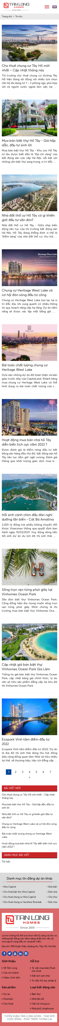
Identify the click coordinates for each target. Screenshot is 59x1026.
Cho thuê (8, 1004)
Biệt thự (36, 994)
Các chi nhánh (11, 973)
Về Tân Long (10, 968)
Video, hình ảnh (11, 977)
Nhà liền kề (38, 999)
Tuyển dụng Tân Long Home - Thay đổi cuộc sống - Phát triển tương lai (29, 1017)
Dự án (6, 994)
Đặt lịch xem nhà (41, 976)
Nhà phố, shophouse (43, 1008)
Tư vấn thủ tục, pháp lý (44, 980)
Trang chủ (7, 16)
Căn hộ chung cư (41, 1004)
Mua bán (8, 999)
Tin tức (19, 16)
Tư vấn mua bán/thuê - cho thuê (44, 969)
